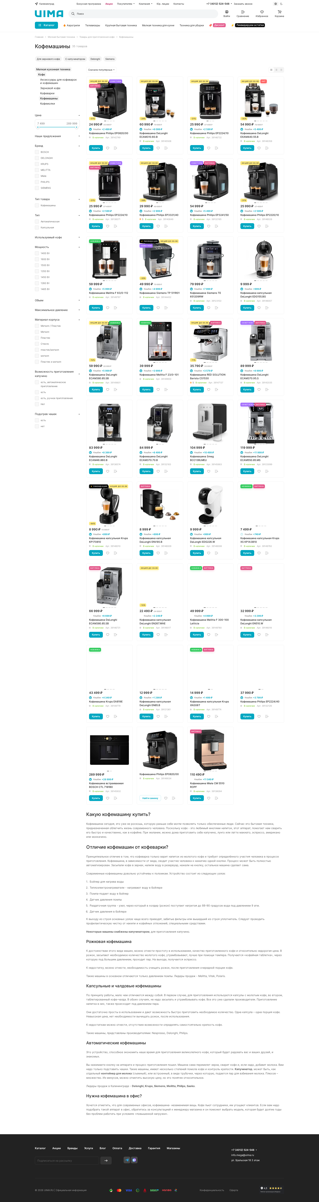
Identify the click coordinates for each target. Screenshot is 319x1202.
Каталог (40, 1148)
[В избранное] (107, 148)
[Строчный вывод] (276, 69)
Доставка (135, 1148)
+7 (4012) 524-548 (217, 3)
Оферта (233, 1190)
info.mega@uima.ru (242, 1155)
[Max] (134, 1160)
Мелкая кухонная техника (53, 69)
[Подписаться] (106, 1160)
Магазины (173, 1148)
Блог (103, 1148)
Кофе (41, 74)
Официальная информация (71, 1190)
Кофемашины (49, 98)
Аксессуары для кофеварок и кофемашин (58, 81)
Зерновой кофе (50, 88)
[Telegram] (127, 1160)
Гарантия (154, 1148)
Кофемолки (47, 103)
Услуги (88, 1148)
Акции (56, 1148)
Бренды (72, 1148)
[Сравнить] (115, 148)
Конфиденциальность (212, 1190)
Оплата (117, 1148)
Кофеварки (47, 93)
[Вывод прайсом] (281, 69)
